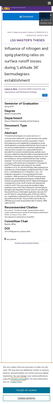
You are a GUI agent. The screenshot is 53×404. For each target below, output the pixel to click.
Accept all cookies (26, 390)
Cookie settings (18, 379)
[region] (26, 383)
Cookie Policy (16, 382)
